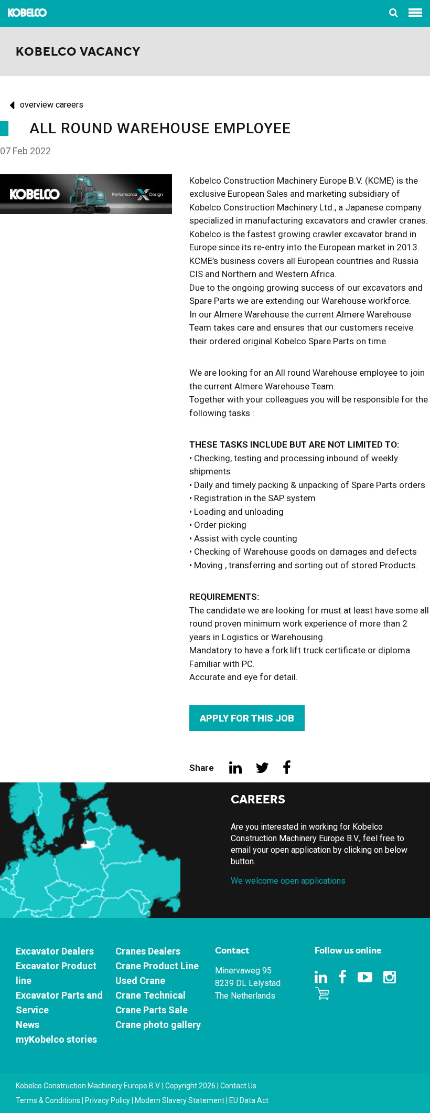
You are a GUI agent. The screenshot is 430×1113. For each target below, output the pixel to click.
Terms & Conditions (48, 1100)
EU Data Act (248, 1100)
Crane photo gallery (158, 1024)
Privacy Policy (107, 1100)
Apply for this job (247, 718)
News (27, 1024)
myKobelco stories (56, 1039)
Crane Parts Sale (151, 1009)
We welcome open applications (288, 881)
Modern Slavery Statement (179, 1100)
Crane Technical (150, 995)
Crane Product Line (157, 965)
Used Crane (140, 980)
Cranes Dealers (147, 951)
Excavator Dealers (55, 951)
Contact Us (238, 1086)
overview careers (51, 105)
